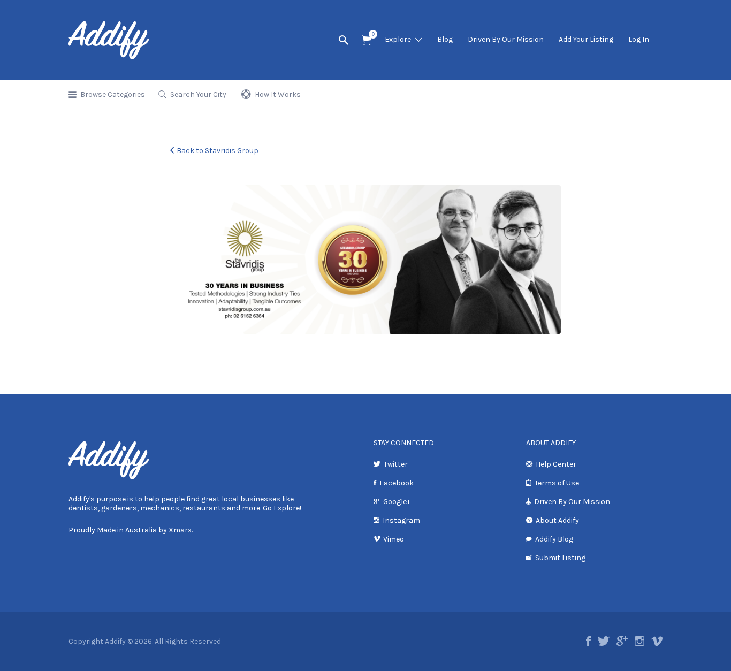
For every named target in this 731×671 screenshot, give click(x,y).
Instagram (401, 520)
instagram (639, 641)
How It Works (278, 94)
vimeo (657, 641)
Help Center (556, 464)
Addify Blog (554, 539)
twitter (604, 641)
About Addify (557, 520)
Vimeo (393, 539)
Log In (638, 39)
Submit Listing (560, 557)
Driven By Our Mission (506, 39)
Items (366, 40)
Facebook (396, 482)
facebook (588, 641)
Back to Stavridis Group (217, 150)
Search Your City (198, 94)
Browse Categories (112, 94)
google (622, 641)
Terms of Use (557, 482)
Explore (398, 39)
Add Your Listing (586, 39)
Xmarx (180, 530)
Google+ (396, 501)
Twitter (396, 464)
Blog (445, 39)
